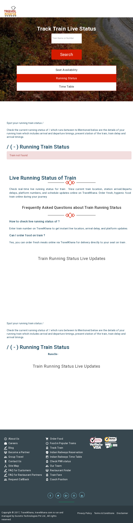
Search (66, 54)
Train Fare (55, 474)
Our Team (55, 465)
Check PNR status (59, 461)
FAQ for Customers (19, 470)
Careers (12, 443)
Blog (10, 447)
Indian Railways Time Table (65, 456)
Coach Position (58, 479)
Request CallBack (18, 479)
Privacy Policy (84, 513)
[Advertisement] (44, 112)
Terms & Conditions (104, 513)
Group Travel (15, 456)
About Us (13, 438)
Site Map (13, 465)
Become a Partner (18, 452)
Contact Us (14, 461)
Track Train (55, 447)
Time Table (66, 86)
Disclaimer (122, 513)
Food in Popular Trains (62, 443)
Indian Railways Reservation (65, 452)
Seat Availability (67, 70)
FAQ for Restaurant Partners (24, 474)
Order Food (55, 438)
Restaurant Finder (59, 470)
